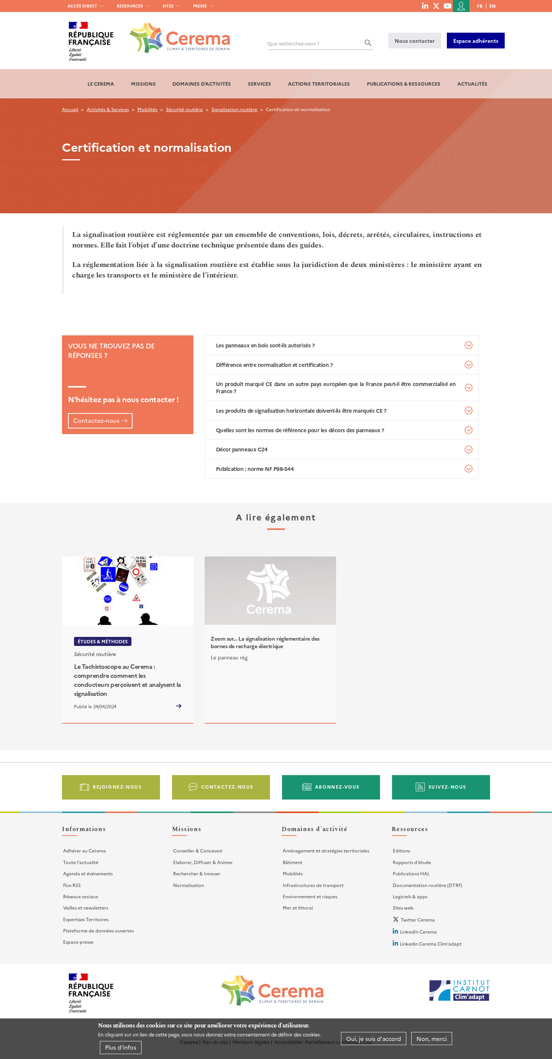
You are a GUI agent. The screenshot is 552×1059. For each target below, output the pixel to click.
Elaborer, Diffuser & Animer (203, 862)
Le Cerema (100, 83)
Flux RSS (72, 885)
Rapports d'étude (412, 862)
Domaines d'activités (201, 83)
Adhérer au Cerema (84, 850)
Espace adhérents (475, 40)
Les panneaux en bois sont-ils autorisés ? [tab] (265, 345)
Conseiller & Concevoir (198, 850)
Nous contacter (415, 40)
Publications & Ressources (403, 83)
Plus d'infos (120, 1047)
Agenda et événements (88, 873)
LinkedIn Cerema (418, 931)
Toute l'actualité (80, 862)
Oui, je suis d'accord (373, 1038)
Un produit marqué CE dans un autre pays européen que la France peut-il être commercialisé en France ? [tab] (335, 387)
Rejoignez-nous (117, 786)
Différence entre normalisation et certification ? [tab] (274, 364)
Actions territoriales (319, 83)
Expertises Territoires (86, 919)
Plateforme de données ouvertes (98, 930)
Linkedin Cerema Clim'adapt (431, 943)
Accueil (70, 109)
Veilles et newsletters (85, 907)
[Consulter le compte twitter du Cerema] (436, 5)
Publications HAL (411, 873)
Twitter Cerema (418, 919)
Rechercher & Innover (196, 873)
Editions (401, 850)
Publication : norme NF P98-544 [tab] (255, 468)
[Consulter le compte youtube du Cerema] (447, 5)
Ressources (130, 6)
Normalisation (188, 885)
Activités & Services (108, 109)
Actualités (472, 83)
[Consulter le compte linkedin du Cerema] (425, 5)
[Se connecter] (461, 6)
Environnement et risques (310, 896)
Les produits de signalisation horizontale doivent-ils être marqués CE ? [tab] (301, 410)
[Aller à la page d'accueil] (175, 32)
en (492, 6)
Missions (143, 83)
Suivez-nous (447, 786)
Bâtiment (292, 862)
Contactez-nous (96, 420)
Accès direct (82, 6)
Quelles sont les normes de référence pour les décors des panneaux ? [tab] (300, 430)
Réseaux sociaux (80, 896)
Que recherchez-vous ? (293, 43)
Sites (168, 6)
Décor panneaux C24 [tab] (241, 449)
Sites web (403, 907)
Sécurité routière (184, 109)
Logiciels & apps (410, 896)
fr (480, 6)
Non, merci (431, 1038)
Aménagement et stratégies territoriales (326, 850)
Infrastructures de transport (313, 885)
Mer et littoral (298, 907)
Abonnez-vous (337, 786)
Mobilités (147, 109)
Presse (200, 6)
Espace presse (78, 941)
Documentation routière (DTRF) (427, 885)
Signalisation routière (234, 109)
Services (259, 83)
